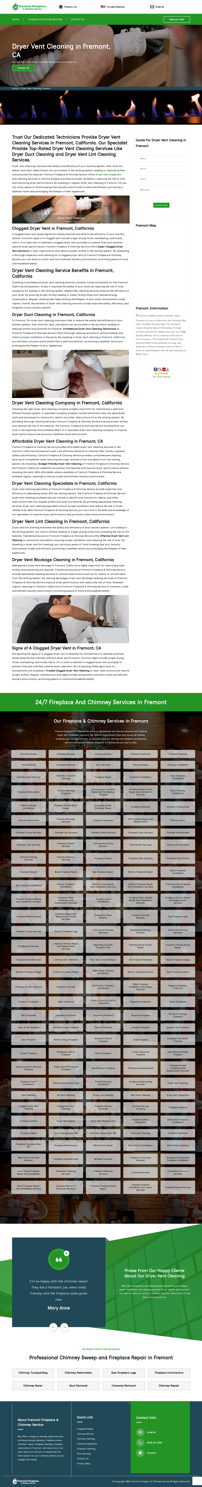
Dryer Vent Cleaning (178, 1083)
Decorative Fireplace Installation (177, 1121)
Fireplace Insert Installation (28, 1083)
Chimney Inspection (140, 754)
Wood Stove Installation (140, 1145)
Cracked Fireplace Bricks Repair (103, 1187)
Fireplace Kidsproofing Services (140, 1083)
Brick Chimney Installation (178, 791)
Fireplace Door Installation (103, 900)
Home (15, 19)
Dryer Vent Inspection (178, 1095)
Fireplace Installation (140, 777)
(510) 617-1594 (176, 19)
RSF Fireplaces (28, 1015)
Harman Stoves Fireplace (66, 1027)
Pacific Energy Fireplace (66, 1039)
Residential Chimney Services (140, 931)
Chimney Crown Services (28, 832)
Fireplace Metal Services (28, 916)
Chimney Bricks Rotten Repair (140, 946)
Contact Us (77, 19)
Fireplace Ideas (28, 1133)
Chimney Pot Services (140, 844)
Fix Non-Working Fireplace (65, 791)
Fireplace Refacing (140, 806)
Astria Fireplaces (177, 1001)
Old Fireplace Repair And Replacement (140, 820)
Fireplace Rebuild (28, 872)
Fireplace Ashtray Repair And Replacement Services (177, 900)
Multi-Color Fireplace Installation (103, 986)
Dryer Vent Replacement (103, 1121)
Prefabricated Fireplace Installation (178, 885)
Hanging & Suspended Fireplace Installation (177, 1159)
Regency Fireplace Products (178, 986)
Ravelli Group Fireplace (103, 1068)
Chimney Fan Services (178, 844)
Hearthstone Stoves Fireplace (178, 1053)
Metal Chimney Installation (28, 806)
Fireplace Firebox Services (103, 916)
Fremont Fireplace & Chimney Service (150, 1481)
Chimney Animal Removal (140, 1068)
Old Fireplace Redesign (140, 959)
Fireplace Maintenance (65, 1145)
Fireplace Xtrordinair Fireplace (177, 1039)
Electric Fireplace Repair (140, 872)
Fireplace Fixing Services (66, 1159)
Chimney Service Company (140, 1107)
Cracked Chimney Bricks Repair (177, 946)
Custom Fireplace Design (66, 972)
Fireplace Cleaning (178, 754)
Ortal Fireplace (140, 1039)
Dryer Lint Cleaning (103, 1095)
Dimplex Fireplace (141, 1027)
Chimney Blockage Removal (66, 820)
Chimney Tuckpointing (178, 806)
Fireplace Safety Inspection (140, 1121)
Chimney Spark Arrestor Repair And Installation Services (103, 792)
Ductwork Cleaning (140, 1133)
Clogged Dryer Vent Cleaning (29, 1107)
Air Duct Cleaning (66, 1095)
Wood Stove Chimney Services (28, 1159)
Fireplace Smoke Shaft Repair (65, 806)
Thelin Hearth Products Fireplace (66, 1068)
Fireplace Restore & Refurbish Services (66, 1187)
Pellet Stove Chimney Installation (103, 972)
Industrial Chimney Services (178, 931)
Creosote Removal (65, 765)
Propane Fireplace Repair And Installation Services (28, 900)
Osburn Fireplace (103, 1027)
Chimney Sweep (28, 754)
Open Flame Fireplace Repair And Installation (28, 1172)
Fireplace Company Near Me (28, 1145)
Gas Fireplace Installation (28, 885)
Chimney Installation (178, 765)
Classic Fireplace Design (178, 959)
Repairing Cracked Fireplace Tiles (103, 946)
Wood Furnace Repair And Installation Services (103, 885)
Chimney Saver (177, 820)
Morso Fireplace (103, 1053)
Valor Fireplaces (66, 1001)
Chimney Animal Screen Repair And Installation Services (140, 792)
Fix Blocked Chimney (28, 946)
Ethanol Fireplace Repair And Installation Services (140, 885)
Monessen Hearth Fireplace (66, 1053)
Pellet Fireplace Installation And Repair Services (140, 987)
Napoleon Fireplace (103, 1015)
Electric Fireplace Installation (65, 885)
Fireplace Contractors (178, 858)
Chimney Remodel (141, 1172)
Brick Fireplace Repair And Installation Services (28, 1187)
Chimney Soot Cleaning (28, 777)
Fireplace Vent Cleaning (140, 858)
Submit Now (161, 205)
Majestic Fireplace (140, 1015)
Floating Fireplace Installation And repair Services (140, 1187)
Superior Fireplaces (28, 1001)
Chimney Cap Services (66, 832)
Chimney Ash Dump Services (103, 844)
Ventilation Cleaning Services (66, 1172)
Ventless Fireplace (103, 1159)
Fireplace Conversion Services (140, 1159)
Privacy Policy (83, 1463)
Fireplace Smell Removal (28, 959)
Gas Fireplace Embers (178, 972)
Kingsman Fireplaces (140, 1001)
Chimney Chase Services (103, 832)
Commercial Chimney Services (103, 931)
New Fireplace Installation (178, 777)
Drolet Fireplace (28, 1053)
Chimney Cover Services (140, 832)
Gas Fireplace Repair (103, 872)
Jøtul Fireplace (28, 1039)
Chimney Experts (28, 1121)
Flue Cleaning (28, 765)
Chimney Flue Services (178, 832)
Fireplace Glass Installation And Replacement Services (66, 900)
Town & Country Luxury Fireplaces (103, 1001)
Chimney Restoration (28, 820)
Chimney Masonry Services (66, 858)
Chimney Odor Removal (66, 959)
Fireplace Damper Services (141, 916)
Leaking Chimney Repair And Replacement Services (66, 946)
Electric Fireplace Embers (140, 972)
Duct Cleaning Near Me (66, 1133)
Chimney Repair (141, 765)
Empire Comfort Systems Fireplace (28, 1068)
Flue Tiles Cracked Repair (103, 959)
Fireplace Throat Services (28, 931)
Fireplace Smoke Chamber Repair (103, 806)
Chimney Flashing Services (28, 858)
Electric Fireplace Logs (65, 931)
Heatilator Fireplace (66, 1015)
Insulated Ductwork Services (177, 1172)
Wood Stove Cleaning (178, 1145)
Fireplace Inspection (103, 820)
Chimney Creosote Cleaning (65, 777)
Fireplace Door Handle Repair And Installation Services (140, 900)
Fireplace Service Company (103, 1107)
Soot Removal (103, 765)
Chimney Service (103, 754)
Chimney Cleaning (66, 754)
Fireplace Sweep (103, 858)
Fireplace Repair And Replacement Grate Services (65, 916)
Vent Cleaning (28, 1095)
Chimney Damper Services (66, 844)
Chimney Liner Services (28, 844)
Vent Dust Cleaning (140, 1095)
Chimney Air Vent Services (28, 987)
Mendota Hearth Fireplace (103, 1039)
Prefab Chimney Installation (103, 1083)
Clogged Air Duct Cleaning (65, 1107)
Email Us (159, 7)
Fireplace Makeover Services (103, 1172)
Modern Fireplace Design (28, 972)
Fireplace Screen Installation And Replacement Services (178, 1068)
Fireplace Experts (178, 1107)
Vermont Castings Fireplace (178, 1015)
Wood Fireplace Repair (65, 872)
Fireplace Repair (103, 777)
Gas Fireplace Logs (177, 916)
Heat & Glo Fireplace (28, 1027)
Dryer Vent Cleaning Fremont (35, 88)
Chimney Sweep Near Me (103, 1133)
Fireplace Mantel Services (178, 1187)
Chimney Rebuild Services (66, 1083)
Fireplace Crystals (66, 987)
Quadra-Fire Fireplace (178, 1027)
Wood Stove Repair (103, 1145)
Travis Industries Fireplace (140, 1053)
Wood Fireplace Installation (178, 871)
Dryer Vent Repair (66, 1121)
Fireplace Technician (178, 1133)
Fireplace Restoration (28, 792)
